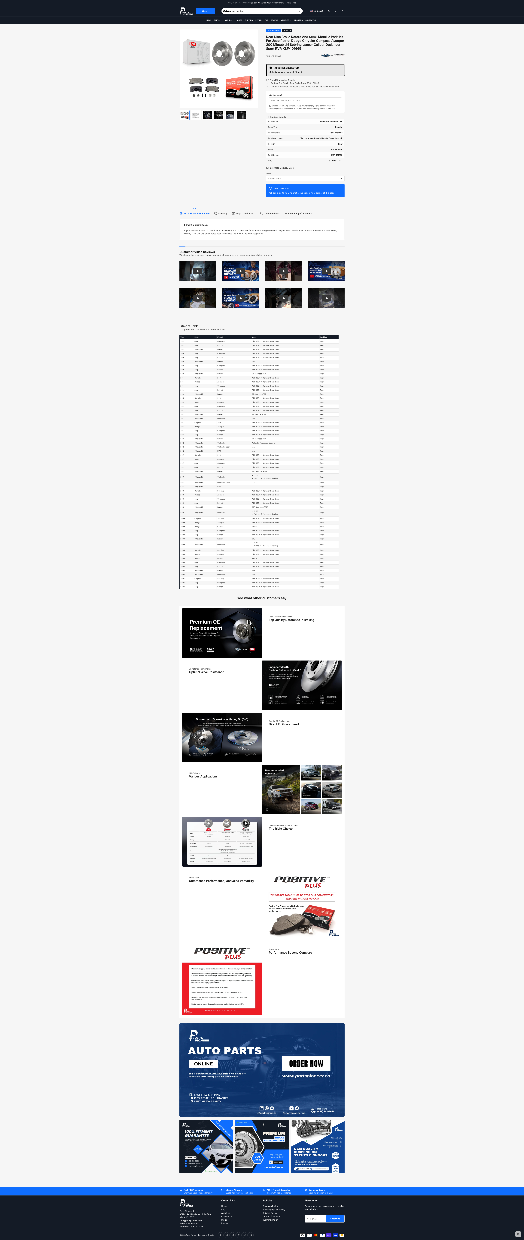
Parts (217, 20)
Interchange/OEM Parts (300, 213)
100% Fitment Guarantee (196, 213)
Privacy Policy (270, 1213)
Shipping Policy (270, 1206)
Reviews (274, 20)
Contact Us (310, 20)
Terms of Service (271, 1216)
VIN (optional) (275, 95)
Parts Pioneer (191, 1235)
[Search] (330, 11)
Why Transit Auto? (245, 213)
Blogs (239, 20)
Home (208, 20)
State (268, 173)
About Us (298, 20)
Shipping (249, 20)
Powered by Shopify (206, 1235)
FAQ (266, 20)
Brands (228, 20)
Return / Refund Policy (274, 1209)
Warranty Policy (270, 1220)
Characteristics (272, 213)
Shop (204, 11)
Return (258, 20)
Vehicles (285, 20)
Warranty (222, 213)
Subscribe (335, 1218)
